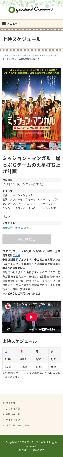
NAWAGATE (37, 450)
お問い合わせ (13, 414)
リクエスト (12, 403)
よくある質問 (13, 408)
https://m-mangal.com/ (17, 227)
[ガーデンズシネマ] (31, 7)
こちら (16, 255)
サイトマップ (13, 419)
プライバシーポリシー (18, 425)
